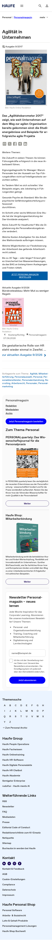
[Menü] (22, 6)
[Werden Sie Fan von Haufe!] (19, 863)
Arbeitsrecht (18, 383)
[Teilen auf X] (9, 144)
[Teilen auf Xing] (20, 144)
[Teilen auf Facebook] (15, 144)
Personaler (31, 383)
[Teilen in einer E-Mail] (4, 144)
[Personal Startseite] (9, 5)
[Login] (47, 6)
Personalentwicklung (33, 380)
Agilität (33, 373)
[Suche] (40, 6)
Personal (37, 376)
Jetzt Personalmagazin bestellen (25, 276)
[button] (26, 421)
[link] (6, 17)
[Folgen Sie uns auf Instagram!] (14, 863)
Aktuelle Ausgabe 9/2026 (25, 323)
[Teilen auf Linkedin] (25, 144)
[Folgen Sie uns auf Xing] (9, 863)
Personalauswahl (23, 376)
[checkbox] (11, 660)
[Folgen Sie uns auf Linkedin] (4, 863)
